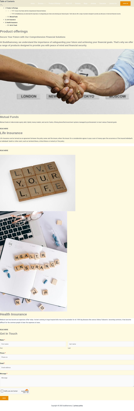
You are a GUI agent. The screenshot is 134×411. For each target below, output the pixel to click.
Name (2, 340)
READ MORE (4, 129)
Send (4, 398)
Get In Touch (13, 25)
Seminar (93, 3)
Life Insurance (11, 20)
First (1, 348)
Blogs (85, 3)
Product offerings (54, 3)
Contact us (113, 3)
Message (3, 374)
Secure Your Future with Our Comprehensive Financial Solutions (30, 11)
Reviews (77, 3)
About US (69, 3)
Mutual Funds (14, 17)
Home (33, 3)
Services (40, 3)
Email (2, 363)
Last (69, 348)
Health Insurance (11, 22)
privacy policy (78, 406)
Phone (3, 353)
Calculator (102, 3)
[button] (44, 3)
